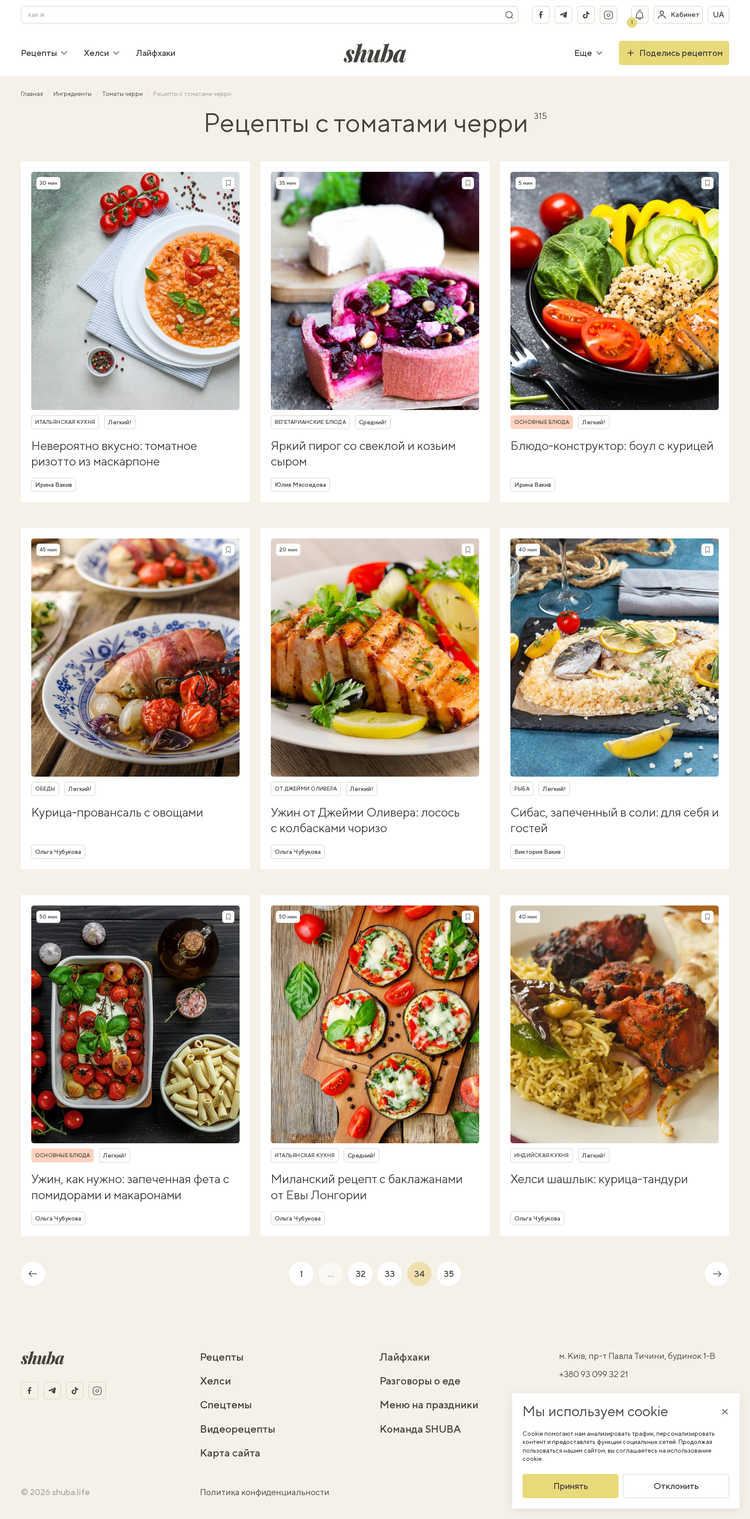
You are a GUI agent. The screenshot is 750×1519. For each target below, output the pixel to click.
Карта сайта (230, 1453)
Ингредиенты (73, 93)
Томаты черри (123, 93)
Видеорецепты (237, 1429)
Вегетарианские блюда (310, 422)
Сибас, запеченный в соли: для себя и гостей (614, 820)
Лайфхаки (155, 53)
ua (718, 14)
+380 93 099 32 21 (593, 1374)
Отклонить (676, 1486)
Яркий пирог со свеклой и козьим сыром (363, 453)
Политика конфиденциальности (264, 1492)
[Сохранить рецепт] (228, 183)
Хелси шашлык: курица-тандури (599, 1178)
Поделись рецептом (681, 53)
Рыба (522, 789)
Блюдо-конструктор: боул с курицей (612, 445)
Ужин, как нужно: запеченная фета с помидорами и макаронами (130, 1186)
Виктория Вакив (537, 851)
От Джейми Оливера (306, 789)
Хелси (96, 53)
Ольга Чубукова (58, 851)
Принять (570, 1486)
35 (449, 1274)
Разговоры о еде (420, 1381)
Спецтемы (226, 1404)
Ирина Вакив (53, 484)
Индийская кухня (541, 1155)
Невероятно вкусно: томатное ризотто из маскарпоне (114, 453)
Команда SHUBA (420, 1429)
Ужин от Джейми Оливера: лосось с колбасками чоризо (365, 820)
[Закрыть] (724, 1411)
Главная (32, 93)
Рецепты (39, 53)
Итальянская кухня (65, 422)
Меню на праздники (429, 1404)
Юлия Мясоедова (300, 484)
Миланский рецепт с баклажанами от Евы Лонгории (367, 1186)
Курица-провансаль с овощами (117, 812)
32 (360, 1274)
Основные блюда (541, 422)
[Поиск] (509, 14)
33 (390, 1274)
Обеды (45, 789)
